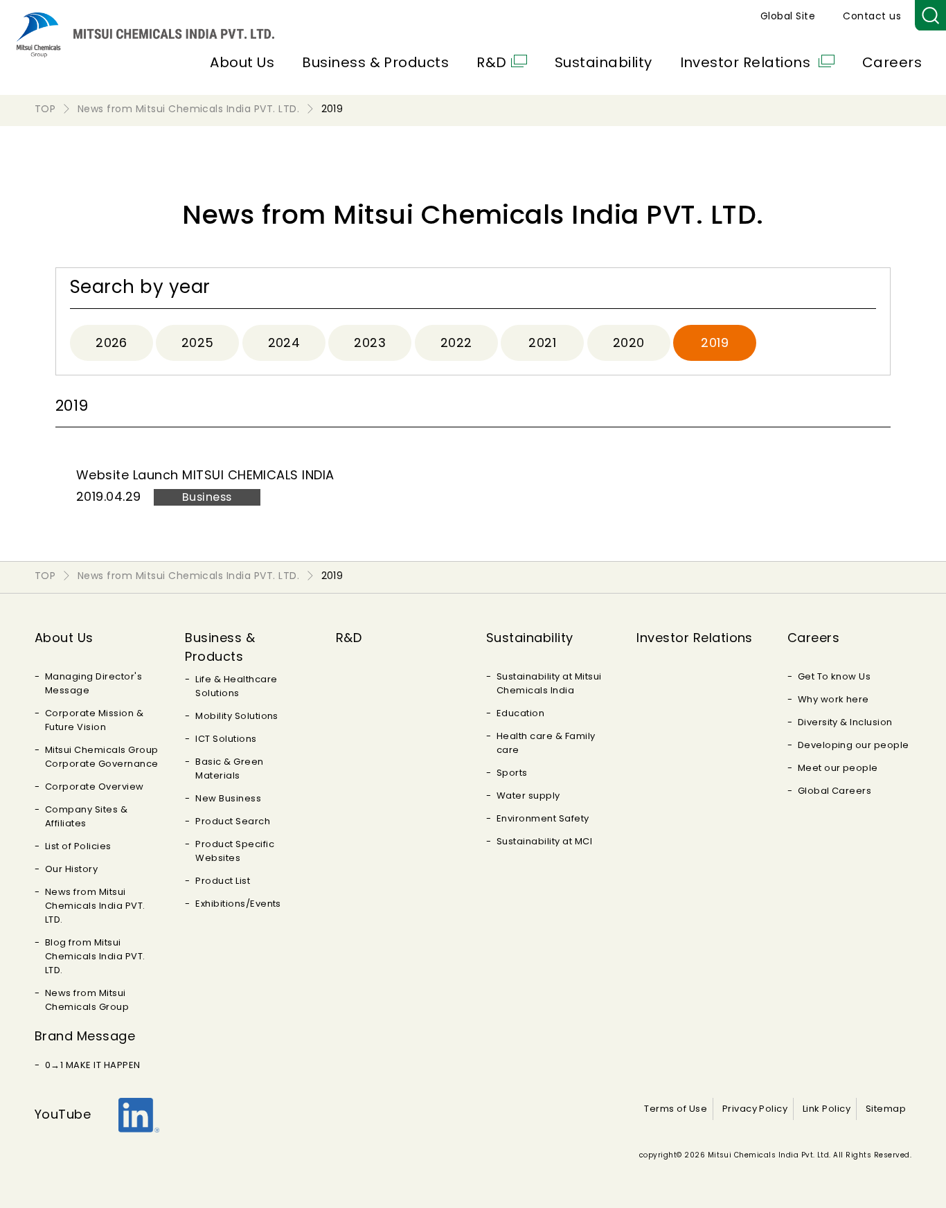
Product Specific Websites (234, 850)
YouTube (63, 1114)
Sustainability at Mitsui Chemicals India (549, 683)
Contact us (872, 16)
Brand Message (85, 1036)
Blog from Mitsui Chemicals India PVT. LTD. (95, 956)
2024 (284, 342)
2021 (542, 342)
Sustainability (603, 62)
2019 (715, 342)
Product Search (232, 821)
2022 (456, 342)
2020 (629, 342)
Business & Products (375, 62)
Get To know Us (834, 676)
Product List (222, 880)
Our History (71, 869)
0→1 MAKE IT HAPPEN (93, 1065)
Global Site (787, 16)
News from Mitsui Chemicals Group (87, 999)
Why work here (833, 699)
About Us (242, 62)
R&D (491, 62)
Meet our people (838, 767)
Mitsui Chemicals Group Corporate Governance (102, 756)
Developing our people (853, 745)
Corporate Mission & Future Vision (94, 720)
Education (520, 713)
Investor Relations (747, 62)
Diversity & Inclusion (845, 722)
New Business (228, 798)
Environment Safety (543, 818)
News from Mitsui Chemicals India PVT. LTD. (95, 905)
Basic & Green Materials (229, 768)
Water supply (528, 795)
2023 (370, 342)
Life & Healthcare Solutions (236, 686)
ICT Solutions (225, 738)
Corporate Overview (94, 786)
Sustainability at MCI (544, 841)
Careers (892, 62)
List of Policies (78, 846)
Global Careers (835, 790)
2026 (111, 342)
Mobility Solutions (236, 715)
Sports (512, 772)
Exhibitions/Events (238, 903)
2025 (197, 342)
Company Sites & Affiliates (86, 816)
